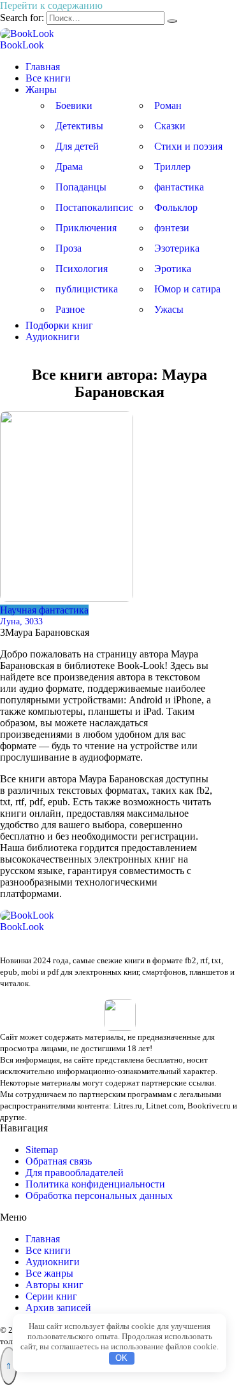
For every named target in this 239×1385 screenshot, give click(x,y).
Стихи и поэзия (188, 146)
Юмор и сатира (187, 288)
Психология (81, 268)
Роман (168, 105)
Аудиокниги (52, 336)
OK (121, 1358)
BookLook (22, 44)
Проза (68, 248)
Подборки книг (59, 325)
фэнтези (171, 227)
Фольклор (176, 207)
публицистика (86, 288)
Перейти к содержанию (51, 5)
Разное (70, 309)
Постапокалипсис (94, 207)
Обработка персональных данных (99, 1195)
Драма (69, 166)
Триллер (172, 166)
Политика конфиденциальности (95, 1184)
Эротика (172, 268)
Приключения (86, 227)
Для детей (77, 146)
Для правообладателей (74, 1172)
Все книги (48, 78)
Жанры (41, 89)
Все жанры (49, 1273)
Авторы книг (54, 1284)
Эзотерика (176, 248)
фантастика (179, 187)
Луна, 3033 (21, 621)
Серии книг (51, 1296)
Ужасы (169, 309)
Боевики (73, 105)
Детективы (79, 125)
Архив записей (58, 1307)
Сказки (169, 125)
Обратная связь (58, 1161)
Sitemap (41, 1149)
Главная (42, 66)
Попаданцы (80, 187)
